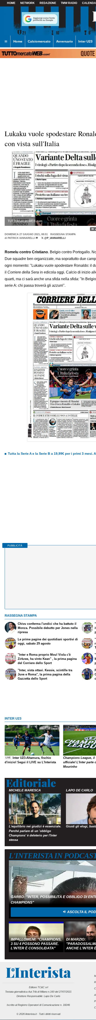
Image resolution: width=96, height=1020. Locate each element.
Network (27, 3)
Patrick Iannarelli (21, 238)
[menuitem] (5, 41)
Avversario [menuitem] (64, 41)
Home (11, 3)
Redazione (48, 3)
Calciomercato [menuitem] (39, 41)
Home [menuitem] (17, 41)
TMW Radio (69, 3)
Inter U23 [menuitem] (85, 41)
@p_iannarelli (54, 238)
